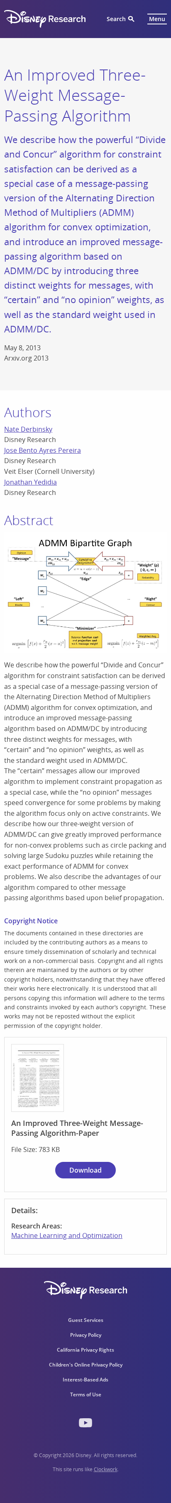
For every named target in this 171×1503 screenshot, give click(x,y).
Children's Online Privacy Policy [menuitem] (85, 1364)
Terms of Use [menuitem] (85, 1394)
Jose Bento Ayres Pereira (42, 450)
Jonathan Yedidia (30, 482)
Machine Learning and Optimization (66, 1235)
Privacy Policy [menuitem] (85, 1334)
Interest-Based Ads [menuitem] (85, 1379)
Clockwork (105, 1469)
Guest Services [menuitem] (85, 1320)
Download (85, 1170)
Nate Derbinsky (28, 429)
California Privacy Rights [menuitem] (85, 1349)
